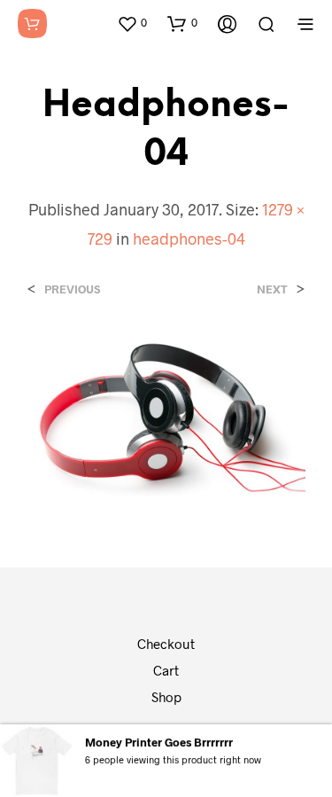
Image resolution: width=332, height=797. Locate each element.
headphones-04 (189, 238)
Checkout (166, 644)
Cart (166, 670)
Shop (166, 697)
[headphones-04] (166, 415)
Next (272, 289)
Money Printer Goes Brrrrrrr (159, 741)
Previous (72, 289)
